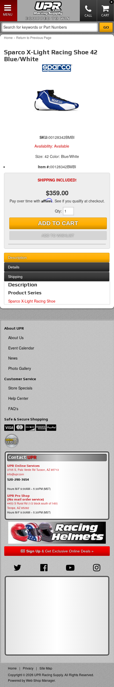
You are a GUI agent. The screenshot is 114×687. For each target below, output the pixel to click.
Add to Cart (58, 223)
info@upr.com (15, 474)
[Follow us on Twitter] (17, 567)
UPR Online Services (23, 466)
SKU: (44, 137)
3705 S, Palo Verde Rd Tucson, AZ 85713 (33, 470)
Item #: (44, 166)
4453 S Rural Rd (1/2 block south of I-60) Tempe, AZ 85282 (32, 506)
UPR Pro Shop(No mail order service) (25, 497)
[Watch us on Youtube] (70, 567)
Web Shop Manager (40, 680)
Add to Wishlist (58, 235)
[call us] (88, 10)
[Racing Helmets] (57, 532)
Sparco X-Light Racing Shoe (31, 301)
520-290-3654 (18, 479)
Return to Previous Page (33, 37)
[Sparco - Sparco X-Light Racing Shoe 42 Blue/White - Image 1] (57, 99)
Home (8, 37)
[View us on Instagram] (97, 567)
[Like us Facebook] (44, 567)
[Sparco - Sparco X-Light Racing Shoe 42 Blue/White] (57, 69)
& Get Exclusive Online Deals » (60, 551)
